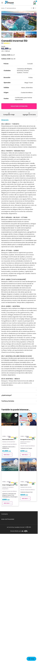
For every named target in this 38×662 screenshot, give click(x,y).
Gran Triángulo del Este (9, 485)
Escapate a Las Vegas (27, 439)
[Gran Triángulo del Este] (9, 469)
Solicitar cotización (19, 106)
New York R (23, 485)
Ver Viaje (6, 454)
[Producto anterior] (31, 8)
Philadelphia (5, 497)
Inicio (3, 8)
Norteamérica (11, 8)
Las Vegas (29, 448)
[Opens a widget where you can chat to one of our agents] (31, 659)
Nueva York (11, 495)
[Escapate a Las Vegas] (28, 424)
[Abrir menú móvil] (2, 2)
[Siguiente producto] (36, 8)
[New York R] (28, 469)
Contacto (4, 514)
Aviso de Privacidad (7, 519)
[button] (3, 21)
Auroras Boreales (8, 439)
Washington (14, 497)
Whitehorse (5, 448)
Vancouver (11, 447)
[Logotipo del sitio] (9, 2)
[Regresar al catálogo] (33, 8)
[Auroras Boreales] (9, 424)
